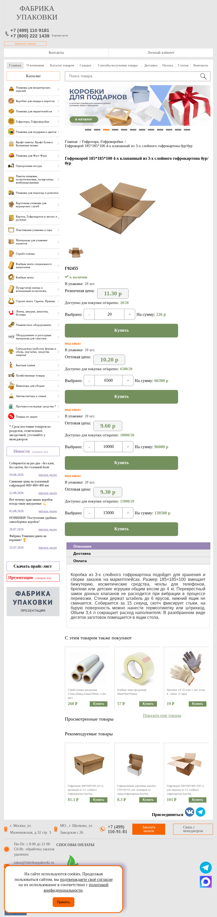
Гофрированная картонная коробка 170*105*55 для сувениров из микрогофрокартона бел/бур (136, 789)
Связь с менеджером (193, 829)
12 (187, 130)
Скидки (85, 65)
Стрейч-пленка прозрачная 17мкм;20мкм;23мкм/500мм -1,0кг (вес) (87, 693)
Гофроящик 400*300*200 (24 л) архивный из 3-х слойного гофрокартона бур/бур (85, 789)
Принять (63, 902)
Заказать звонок (25, 43)
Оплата (167, 65)
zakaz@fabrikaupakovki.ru (34, 863)
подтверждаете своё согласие (86, 879)
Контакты (56, 53)
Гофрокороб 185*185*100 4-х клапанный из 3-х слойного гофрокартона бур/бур (128, 146)
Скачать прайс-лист (32, 566)
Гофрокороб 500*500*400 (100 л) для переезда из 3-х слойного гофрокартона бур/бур (185, 789)
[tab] (138, 546)
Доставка (150, 65)
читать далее (47, 475)
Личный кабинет (160, 53)
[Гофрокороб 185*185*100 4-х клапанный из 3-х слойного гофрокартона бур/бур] (118, 243)
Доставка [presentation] (82, 553)
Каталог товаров (62, 65)
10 (169, 130)
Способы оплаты (75, 845)
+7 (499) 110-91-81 (117, 829)
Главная (15, 65)
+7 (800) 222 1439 (29, 35)
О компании (35, 65)
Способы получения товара (118, 65)
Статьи (183, 65)
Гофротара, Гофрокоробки (102, 142)
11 (178, 130)
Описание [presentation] (82, 546)
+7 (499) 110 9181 (29, 30)
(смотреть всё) (40, 451)
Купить (121, 330)
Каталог (33, 76)
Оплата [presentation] (80, 561)
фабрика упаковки (36, 12)
